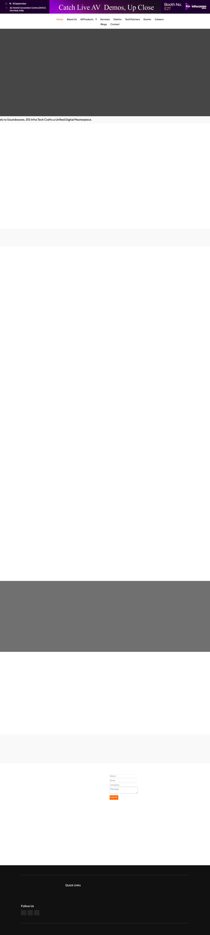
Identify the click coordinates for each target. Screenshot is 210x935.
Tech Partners (132, 19)
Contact (115, 24)
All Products (86, 19)
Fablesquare (109, 929)
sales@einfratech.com (42, 854)
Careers (159, 19)
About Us (72, 19)
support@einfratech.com (44, 850)
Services (105, 19)
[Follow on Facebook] (23, 912)
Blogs (104, 24)
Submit (113, 797)
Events (147, 19)
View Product (47, 559)
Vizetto (117, 19)
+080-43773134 (38, 839)
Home (59, 19)
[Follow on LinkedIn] (36, 912)
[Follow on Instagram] (30, 912)
